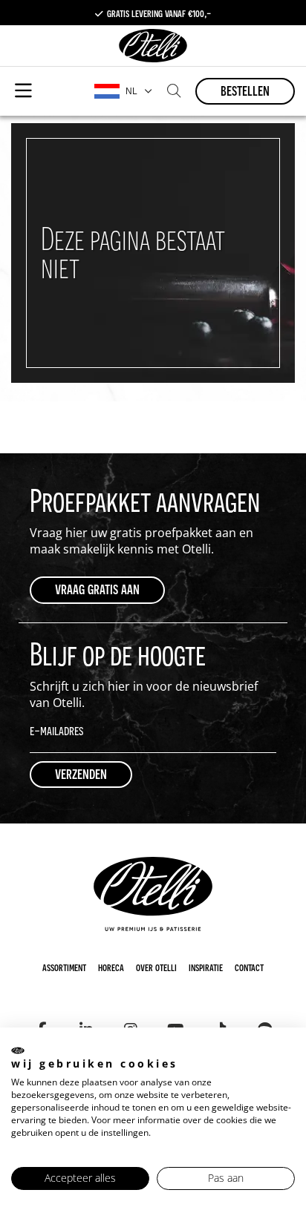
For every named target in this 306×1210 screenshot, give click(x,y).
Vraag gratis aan (97, 588)
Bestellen (245, 90)
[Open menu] (23, 91)
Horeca (111, 966)
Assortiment (64, 966)
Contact (249, 966)
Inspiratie (206, 966)
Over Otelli (156, 966)
